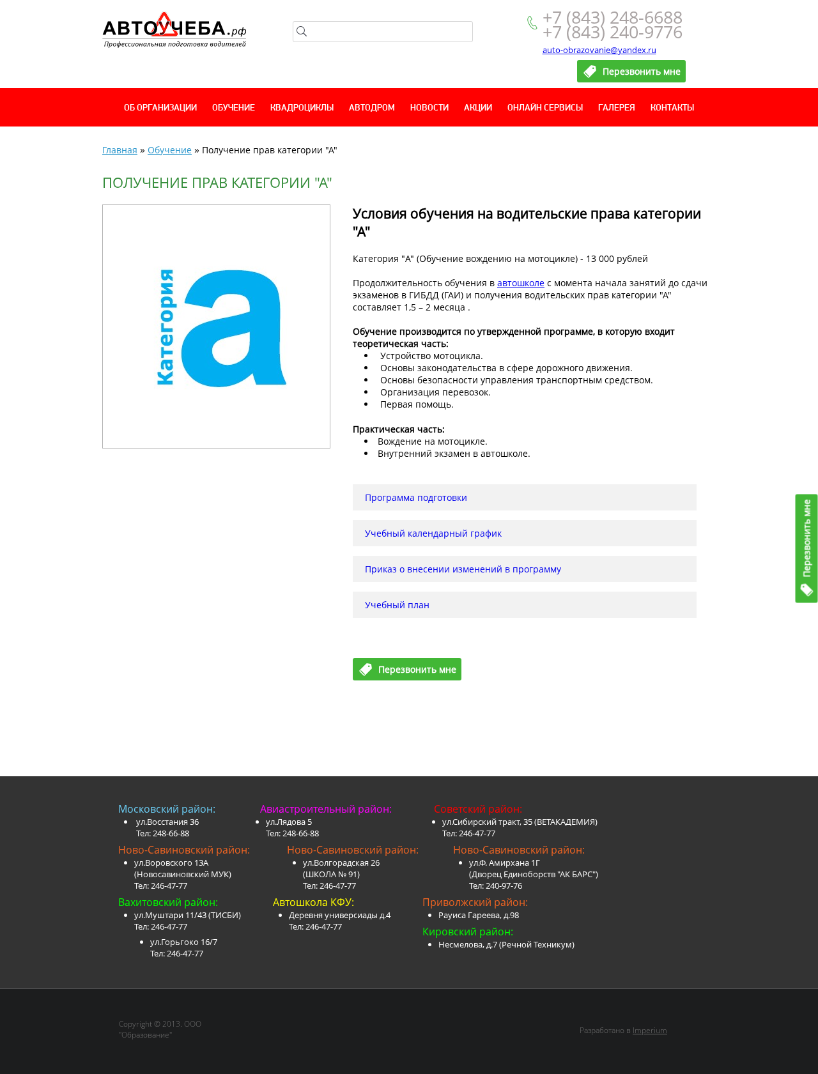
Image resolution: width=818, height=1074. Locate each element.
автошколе (520, 283)
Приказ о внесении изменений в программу (463, 569)
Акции (478, 108)
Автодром (372, 108)
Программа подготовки (416, 497)
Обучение (233, 108)
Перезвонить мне (807, 538)
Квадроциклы (302, 108)
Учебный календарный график (433, 533)
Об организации (160, 108)
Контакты (672, 108)
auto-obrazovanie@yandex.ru (599, 50)
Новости (429, 108)
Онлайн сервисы (545, 108)
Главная (119, 150)
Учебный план (397, 605)
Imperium (650, 1030)
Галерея (616, 108)
